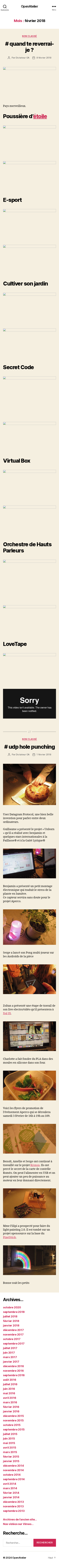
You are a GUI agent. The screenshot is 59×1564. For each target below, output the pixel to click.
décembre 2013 (13, 1501)
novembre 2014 (13, 1470)
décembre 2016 (13, 1366)
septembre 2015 (14, 1429)
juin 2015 (9, 1438)
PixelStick (9, 1237)
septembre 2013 (14, 1510)
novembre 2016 (13, 1370)
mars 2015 (10, 1452)
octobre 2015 (12, 1425)
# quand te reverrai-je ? (29, 46)
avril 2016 (9, 1397)
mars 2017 (10, 1357)
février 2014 (11, 1492)
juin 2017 (9, 1352)
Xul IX (7, 1013)
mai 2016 (9, 1393)
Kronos (35, 1165)
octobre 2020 (12, 1307)
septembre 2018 (14, 1311)
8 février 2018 (43, 57)
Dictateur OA (22, 57)
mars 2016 (10, 1402)
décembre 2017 (13, 1330)
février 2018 (11, 1321)
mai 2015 (9, 1443)
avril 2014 (9, 1483)
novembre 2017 (13, 1334)
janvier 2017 (11, 1361)
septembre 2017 (14, 1343)
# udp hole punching (29, 746)
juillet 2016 (10, 1384)
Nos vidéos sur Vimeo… (18, 1524)
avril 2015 (9, 1447)
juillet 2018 (10, 1316)
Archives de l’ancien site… (20, 1519)
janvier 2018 (11, 1325)
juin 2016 (9, 1388)
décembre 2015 (13, 1415)
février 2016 (11, 1406)
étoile (40, 116)
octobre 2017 (11, 1339)
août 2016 (9, 1379)
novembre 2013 (13, 1506)
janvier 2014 (11, 1497)
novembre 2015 (13, 1420)
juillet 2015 (10, 1434)
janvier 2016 (11, 1411)
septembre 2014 (14, 1479)
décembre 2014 (13, 1465)
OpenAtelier (29, 6)
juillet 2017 (10, 1348)
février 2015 (11, 1456)
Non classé (29, 36)
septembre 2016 (14, 1375)
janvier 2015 (11, 1461)
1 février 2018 (44, 754)
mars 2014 (10, 1488)
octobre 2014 (12, 1474)
